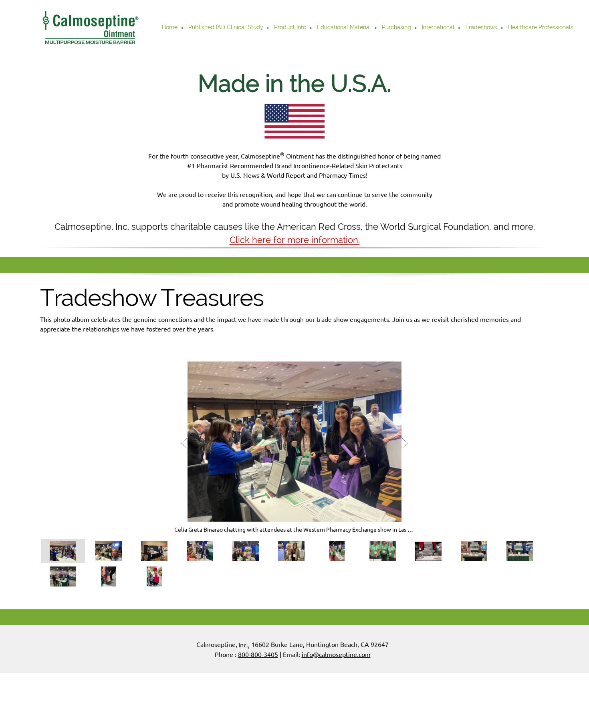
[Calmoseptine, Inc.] (90, 28)
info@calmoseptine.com (336, 654)
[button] (294, 448)
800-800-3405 (258, 654)
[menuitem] (170, 28)
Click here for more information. (295, 240)
